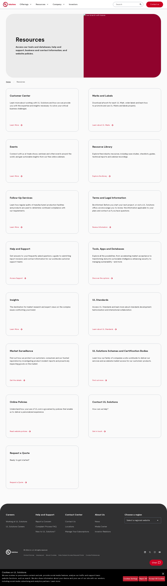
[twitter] (149, 552)
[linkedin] (145, 552)
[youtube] (159, 552)
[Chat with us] (156, 563)
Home (8, 82)
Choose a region (133, 515)
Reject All (143, 579)
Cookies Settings (130, 579)
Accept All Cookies (156, 579)
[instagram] (154, 552)
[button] (26, 4)
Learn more (55, 581)
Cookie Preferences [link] (93, 555)
